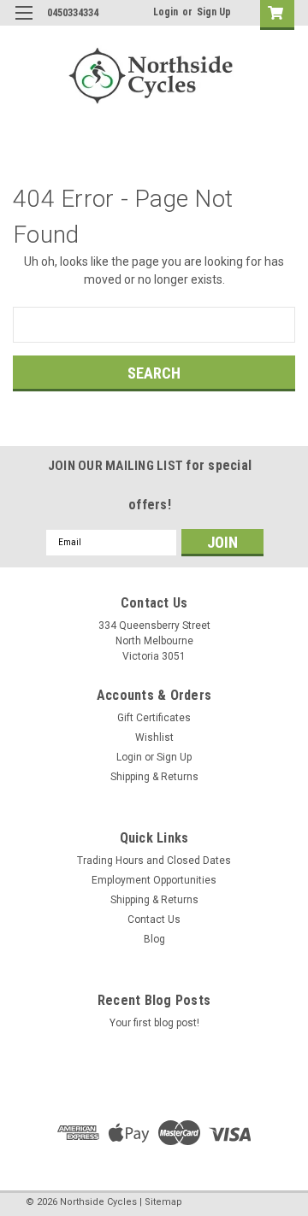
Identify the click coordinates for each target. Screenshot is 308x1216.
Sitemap (163, 1201)
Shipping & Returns (154, 777)
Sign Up (214, 12)
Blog (154, 939)
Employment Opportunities (154, 880)
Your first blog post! (154, 1023)
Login (165, 12)
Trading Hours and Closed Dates (154, 860)
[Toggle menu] (23, 23)
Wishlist (154, 737)
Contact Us (154, 919)
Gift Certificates (154, 718)
